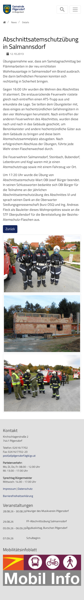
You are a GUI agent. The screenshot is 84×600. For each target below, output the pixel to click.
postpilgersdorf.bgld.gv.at (19, 456)
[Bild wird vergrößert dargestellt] (42, 263)
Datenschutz (25, 489)
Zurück (10, 228)
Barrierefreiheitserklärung (18, 496)
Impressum (10, 489)
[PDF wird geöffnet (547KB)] (42, 570)
